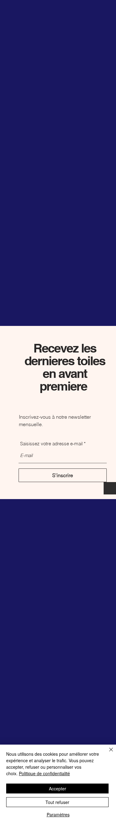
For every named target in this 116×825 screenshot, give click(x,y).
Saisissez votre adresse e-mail (51, 443)
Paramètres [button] (58, 814)
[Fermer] (107, 753)
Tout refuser (57, 802)
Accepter (57, 788)
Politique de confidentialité (44, 773)
